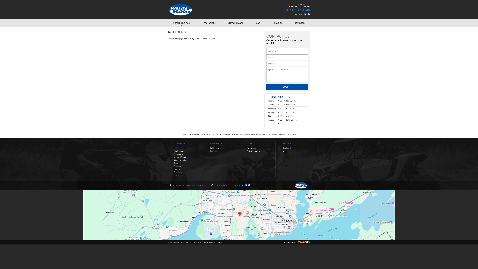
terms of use (218, 242)
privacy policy (206, 242)
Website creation (289, 242)
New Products (180, 144)
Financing (177, 175)
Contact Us (287, 148)
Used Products (217, 144)
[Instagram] (309, 14)
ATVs (175, 148)
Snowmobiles (178, 154)
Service (250, 144)
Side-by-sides (179, 151)
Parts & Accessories (254, 151)
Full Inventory (215, 148)
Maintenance (251, 148)
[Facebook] (305, 14)
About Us (287, 144)
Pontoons (177, 166)
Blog (284, 151)
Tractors (177, 169)
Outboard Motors (180, 160)
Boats (176, 163)
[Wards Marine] (180, 9)
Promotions (178, 172)
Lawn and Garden (180, 157)
